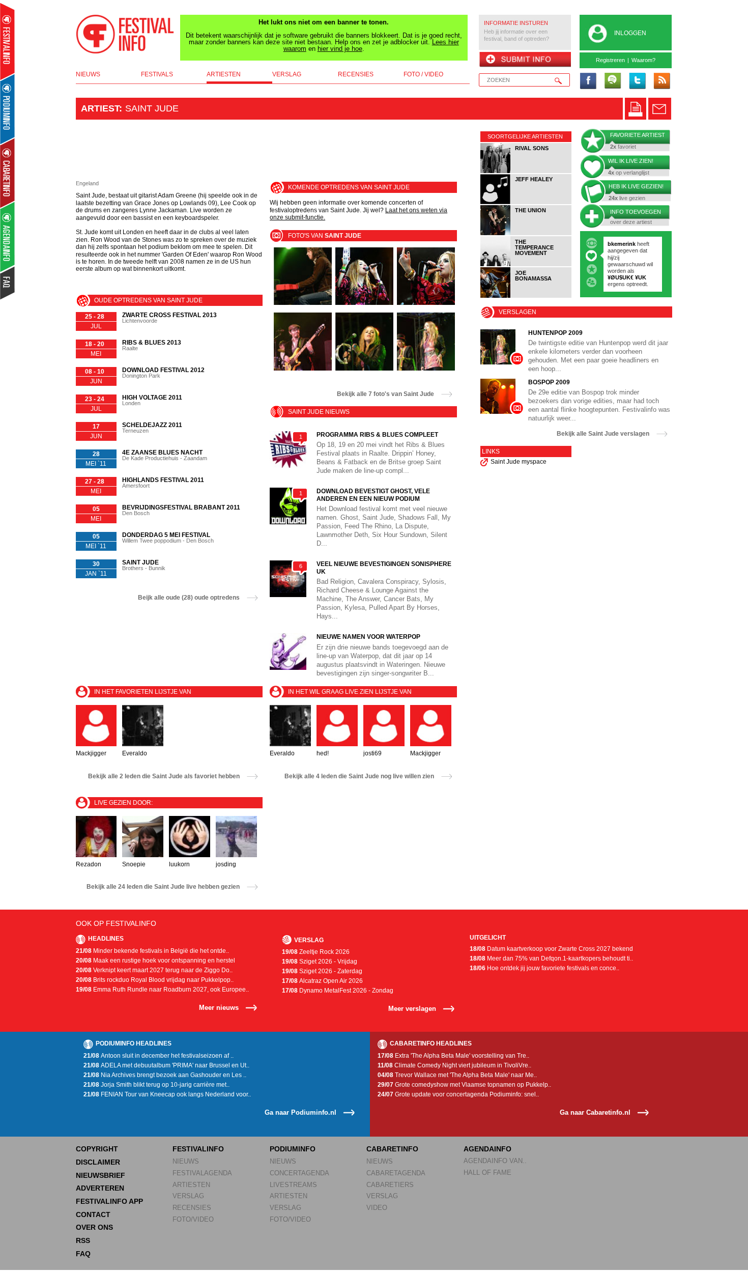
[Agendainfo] (8, 237)
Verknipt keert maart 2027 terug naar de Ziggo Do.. (154, 970)
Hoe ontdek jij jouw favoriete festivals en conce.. (544, 968)
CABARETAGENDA (395, 1173)
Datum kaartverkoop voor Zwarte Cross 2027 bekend (551, 949)
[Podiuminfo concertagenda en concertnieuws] (8, 108)
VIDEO (376, 1207)
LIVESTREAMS (293, 1185)
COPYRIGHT (97, 1149)
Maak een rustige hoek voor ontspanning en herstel (155, 960)
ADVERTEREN (100, 1188)
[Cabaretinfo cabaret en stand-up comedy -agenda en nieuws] (7, 172)
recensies (355, 74)
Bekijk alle (385, 394)
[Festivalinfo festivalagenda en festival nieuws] (7, 41)
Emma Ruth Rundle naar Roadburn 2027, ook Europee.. (162, 989)
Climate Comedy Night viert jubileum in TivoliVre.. (454, 1065)
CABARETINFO (392, 1149)
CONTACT (93, 1214)
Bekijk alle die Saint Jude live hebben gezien (163, 887)
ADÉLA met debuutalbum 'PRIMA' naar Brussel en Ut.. (166, 1065)
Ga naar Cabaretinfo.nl (595, 1112)
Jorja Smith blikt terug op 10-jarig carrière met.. (156, 1085)
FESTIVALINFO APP (109, 1201)
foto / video (423, 74)
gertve (616, 244)
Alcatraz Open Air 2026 (322, 981)
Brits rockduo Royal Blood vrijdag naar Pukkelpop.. (155, 980)
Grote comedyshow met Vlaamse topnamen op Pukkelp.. (464, 1085)
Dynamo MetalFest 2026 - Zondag (337, 990)
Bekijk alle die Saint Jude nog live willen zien (359, 776)
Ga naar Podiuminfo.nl (300, 1112)
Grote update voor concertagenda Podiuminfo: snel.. (458, 1094)
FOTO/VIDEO (193, 1219)
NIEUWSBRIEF (100, 1175)
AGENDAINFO (487, 1149)
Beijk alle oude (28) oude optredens (189, 598)
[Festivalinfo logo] (125, 34)
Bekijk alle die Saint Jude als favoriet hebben (164, 776)
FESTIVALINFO (198, 1149)
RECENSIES (191, 1207)
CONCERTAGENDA (299, 1173)
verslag (286, 74)
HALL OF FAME (487, 1172)
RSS (83, 1240)
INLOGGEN (630, 33)
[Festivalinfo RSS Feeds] (661, 81)
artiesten (224, 74)
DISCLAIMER (98, 1162)
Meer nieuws (219, 1007)
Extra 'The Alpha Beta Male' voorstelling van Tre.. (453, 1056)
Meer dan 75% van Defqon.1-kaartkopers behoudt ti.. (551, 958)
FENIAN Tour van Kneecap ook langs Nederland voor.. (167, 1094)
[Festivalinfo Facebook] (588, 81)
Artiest (100, 108)
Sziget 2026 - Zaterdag (322, 971)
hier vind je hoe (340, 48)
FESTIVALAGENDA (202, 1173)
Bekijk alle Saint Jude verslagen (603, 434)
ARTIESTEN (191, 1185)
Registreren (610, 60)
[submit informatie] (525, 60)
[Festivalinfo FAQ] (8, 283)
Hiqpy (616, 258)
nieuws (88, 74)
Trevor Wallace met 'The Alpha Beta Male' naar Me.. (457, 1075)
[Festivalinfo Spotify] (612, 81)
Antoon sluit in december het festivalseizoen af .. (158, 1056)
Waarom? (643, 60)
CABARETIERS (390, 1185)
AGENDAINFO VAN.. (495, 1161)
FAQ (83, 1254)
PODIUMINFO (292, 1149)
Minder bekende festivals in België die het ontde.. (152, 951)
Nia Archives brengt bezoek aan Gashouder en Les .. (164, 1075)
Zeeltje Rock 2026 (316, 952)
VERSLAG (188, 1196)
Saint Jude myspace (518, 461)
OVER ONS (94, 1227)
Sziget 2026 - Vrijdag (319, 961)
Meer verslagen (412, 1008)
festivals (157, 74)
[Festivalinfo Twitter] (637, 81)
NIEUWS (185, 1161)
